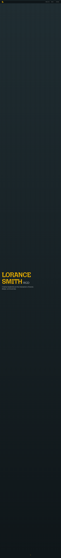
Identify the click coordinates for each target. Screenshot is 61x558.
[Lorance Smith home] (2, 2)
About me (47, 1)
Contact (57, 1)
